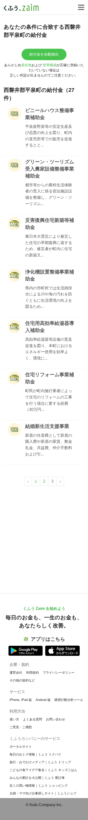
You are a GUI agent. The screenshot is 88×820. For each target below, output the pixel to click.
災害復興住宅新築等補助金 (49, 223)
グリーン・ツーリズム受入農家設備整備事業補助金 (49, 169)
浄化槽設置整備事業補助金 (49, 275)
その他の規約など (22, 680)
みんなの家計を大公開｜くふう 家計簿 (37, 778)
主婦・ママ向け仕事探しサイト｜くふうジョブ (43, 793)
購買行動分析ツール (69, 700)
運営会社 (16, 672)
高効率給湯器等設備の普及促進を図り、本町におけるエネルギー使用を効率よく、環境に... (48, 348)
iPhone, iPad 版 (21, 700)
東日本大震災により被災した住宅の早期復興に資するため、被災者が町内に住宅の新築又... (48, 245)
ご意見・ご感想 (21, 727)
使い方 (14, 719)
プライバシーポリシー (59, 672)
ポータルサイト (21, 746)
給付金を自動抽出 (44, 54)
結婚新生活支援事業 (47, 426)
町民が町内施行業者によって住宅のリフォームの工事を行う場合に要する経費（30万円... (48, 400)
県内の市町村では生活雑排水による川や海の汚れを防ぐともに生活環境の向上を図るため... (48, 297)
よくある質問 (32, 719)
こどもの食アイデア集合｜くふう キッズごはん (43, 770)
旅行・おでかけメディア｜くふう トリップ (40, 762)
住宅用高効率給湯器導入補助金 (49, 326)
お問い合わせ (55, 719)
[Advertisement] (44, 537)
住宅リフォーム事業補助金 (49, 378)
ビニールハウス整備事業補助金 (49, 114)
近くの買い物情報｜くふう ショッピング (39, 785)
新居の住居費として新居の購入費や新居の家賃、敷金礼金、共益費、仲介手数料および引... (48, 444)
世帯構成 (49, 65)
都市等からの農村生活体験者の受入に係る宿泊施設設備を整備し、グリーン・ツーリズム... (48, 194)
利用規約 (32, 672)
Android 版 (43, 700)
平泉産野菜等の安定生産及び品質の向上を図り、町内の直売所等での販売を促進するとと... (48, 135)
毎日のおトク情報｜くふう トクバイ (35, 754)
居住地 (26, 65)
